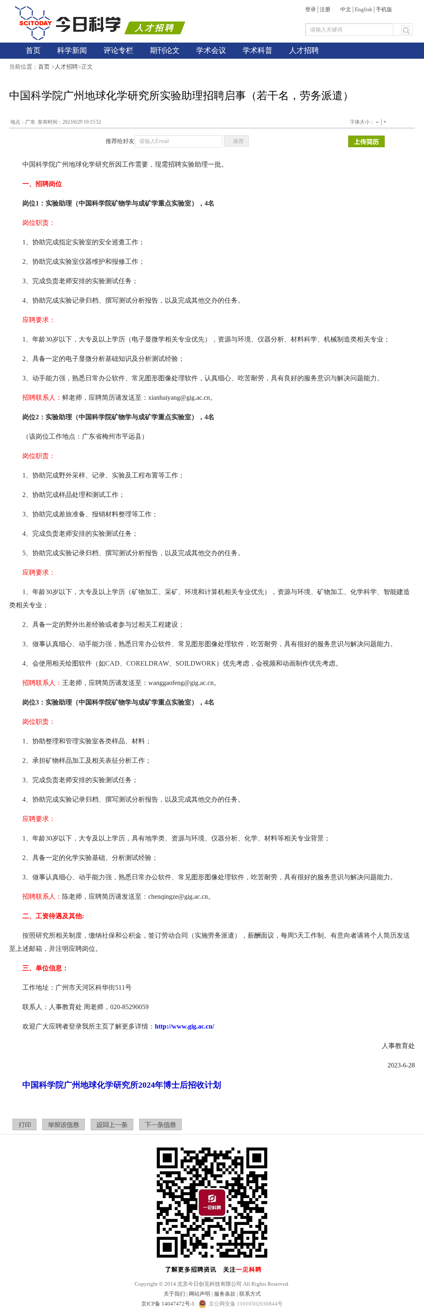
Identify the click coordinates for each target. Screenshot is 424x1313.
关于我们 (174, 1294)
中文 (345, 9)
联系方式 (250, 1294)
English (363, 9)
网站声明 (199, 1294)
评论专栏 (118, 50)
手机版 (384, 9)
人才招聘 (304, 50)
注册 (325, 9)
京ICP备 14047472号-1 (168, 1304)
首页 (33, 50)
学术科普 (257, 50)
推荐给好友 (120, 141)
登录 (310, 9)
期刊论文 (165, 50)
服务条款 (225, 1294)
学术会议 (211, 50)
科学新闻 (72, 50)
